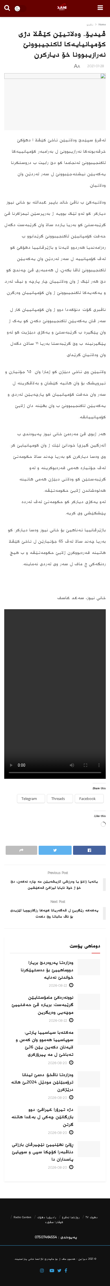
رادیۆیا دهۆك (46, 1217)
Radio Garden (22, 1217)
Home (102, 25)
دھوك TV (91, 1217)
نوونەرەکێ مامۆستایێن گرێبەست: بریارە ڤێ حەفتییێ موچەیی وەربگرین (42, 1004)
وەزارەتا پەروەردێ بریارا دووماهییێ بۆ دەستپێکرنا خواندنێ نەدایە (47, 970)
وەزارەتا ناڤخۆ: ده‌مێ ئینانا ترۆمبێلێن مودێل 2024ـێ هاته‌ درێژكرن (42, 1082)
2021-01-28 (95, 66)
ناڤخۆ (90, 25)
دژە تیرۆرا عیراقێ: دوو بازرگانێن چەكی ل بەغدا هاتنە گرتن (42, 1116)
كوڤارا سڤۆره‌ (54, 1222)
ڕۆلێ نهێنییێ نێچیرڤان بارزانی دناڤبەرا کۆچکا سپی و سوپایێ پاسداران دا (42, 1152)
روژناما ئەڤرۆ (71, 1217)
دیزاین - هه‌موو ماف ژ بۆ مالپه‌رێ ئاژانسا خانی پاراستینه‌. (50, 1259)
